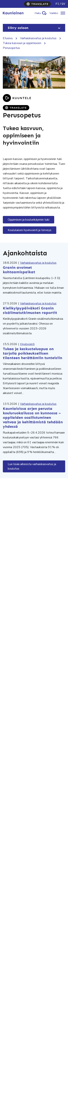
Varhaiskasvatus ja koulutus (38, 38)
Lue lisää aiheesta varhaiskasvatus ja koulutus (32, 466)
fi (57, 4)
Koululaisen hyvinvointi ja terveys (29, 230)
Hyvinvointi (27, 344)
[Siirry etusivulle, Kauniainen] (13, 13)
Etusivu (8, 38)
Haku (38, 13)
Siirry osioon (18, 28)
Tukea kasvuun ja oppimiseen (22, 43)
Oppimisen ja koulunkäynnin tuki (28, 220)
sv (63, 4)
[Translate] (37, 4)
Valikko (53, 13)
